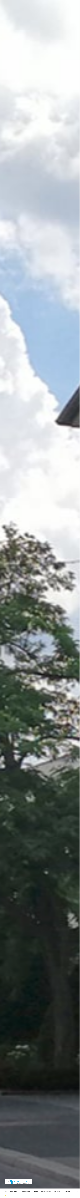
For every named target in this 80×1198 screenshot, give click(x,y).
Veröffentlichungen (46, 1191)
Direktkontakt (57, 1191)
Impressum (67, 1191)
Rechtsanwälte (14, 1191)
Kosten (36, 1191)
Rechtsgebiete (26, 1191)
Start (6, 1191)
